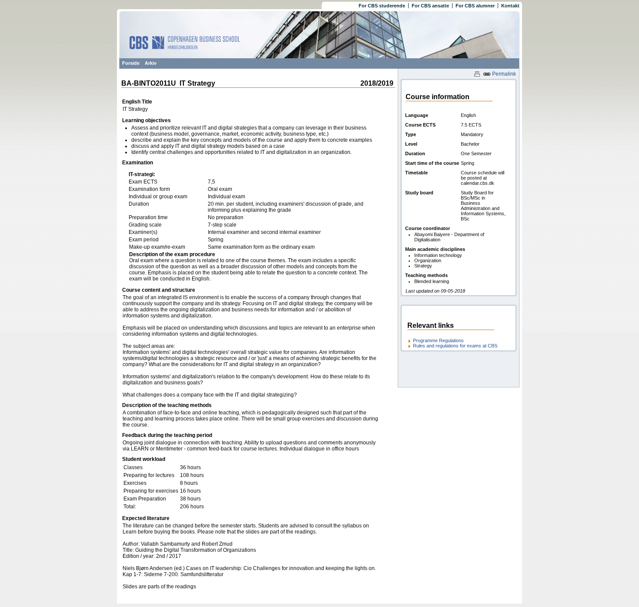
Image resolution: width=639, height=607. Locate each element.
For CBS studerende (382, 5)
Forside (131, 63)
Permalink (503, 74)
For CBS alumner (475, 5)
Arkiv (150, 63)
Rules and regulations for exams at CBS (455, 345)
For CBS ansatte (430, 5)
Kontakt (510, 5)
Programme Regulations (438, 340)
